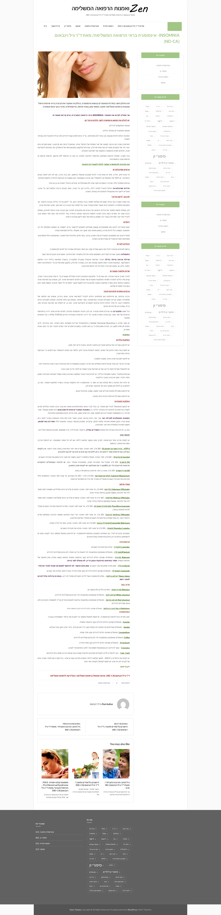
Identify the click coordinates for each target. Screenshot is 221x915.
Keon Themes (75, 909)
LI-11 (158, 106)
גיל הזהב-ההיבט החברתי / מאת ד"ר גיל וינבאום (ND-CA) (117, 785)
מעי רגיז (165, 150)
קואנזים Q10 (152, 168)
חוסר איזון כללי (164, 136)
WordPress (132, 909)
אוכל (146, 111)
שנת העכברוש (165, 181)
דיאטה (171, 121)
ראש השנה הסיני (153, 172)
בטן (147, 116)
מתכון (153, 150)
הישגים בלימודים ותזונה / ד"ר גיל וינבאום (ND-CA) (87, 783)
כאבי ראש (169, 140)
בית (45, 26)
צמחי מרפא (166, 168)
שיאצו (77, 26)
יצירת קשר (55, 26)
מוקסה (148, 140)
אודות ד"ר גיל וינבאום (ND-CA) (131, 26)
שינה (172, 177)
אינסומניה (170, 116)
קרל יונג (168, 172)
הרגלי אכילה (150, 126)
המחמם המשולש (168, 126)
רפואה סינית (108, 26)
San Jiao (171, 111)
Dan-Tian (170, 106)
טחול (151, 136)
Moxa (147, 106)
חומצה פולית (152, 131)
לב (158, 140)
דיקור (159, 121)
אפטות (158, 116)
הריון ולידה (166, 131)
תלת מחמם (152, 186)
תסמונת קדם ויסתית (159, 190)
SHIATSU (158, 111)
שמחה (147, 177)
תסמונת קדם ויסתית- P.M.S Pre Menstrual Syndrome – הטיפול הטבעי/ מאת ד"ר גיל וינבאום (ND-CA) (55, 786)
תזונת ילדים (166, 186)
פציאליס (148, 163)
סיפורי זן (67, 26)
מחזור (149, 145)
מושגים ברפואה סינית (165, 145)
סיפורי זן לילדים (166, 163)
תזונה (151, 181)
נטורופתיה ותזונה (92, 26)
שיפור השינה (160, 177)
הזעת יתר (147, 121)
